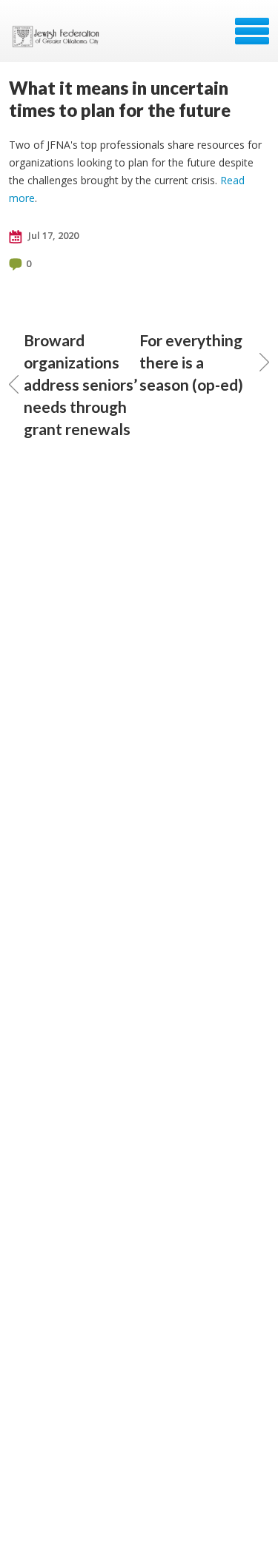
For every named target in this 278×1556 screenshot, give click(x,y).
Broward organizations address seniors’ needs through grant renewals (80, 384)
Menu (252, 31)
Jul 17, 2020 (52, 235)
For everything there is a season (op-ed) (191, 362)
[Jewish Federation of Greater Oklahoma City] (59, 36)
